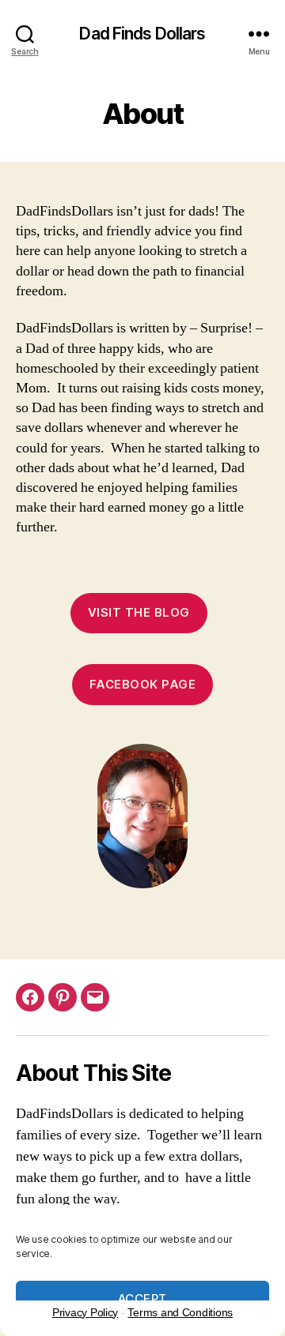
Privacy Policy (85, 1312)
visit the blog (139, 612)
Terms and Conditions (180, 1312)
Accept (142, 1298)
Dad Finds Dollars (142, 33)
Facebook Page (142, 684)
